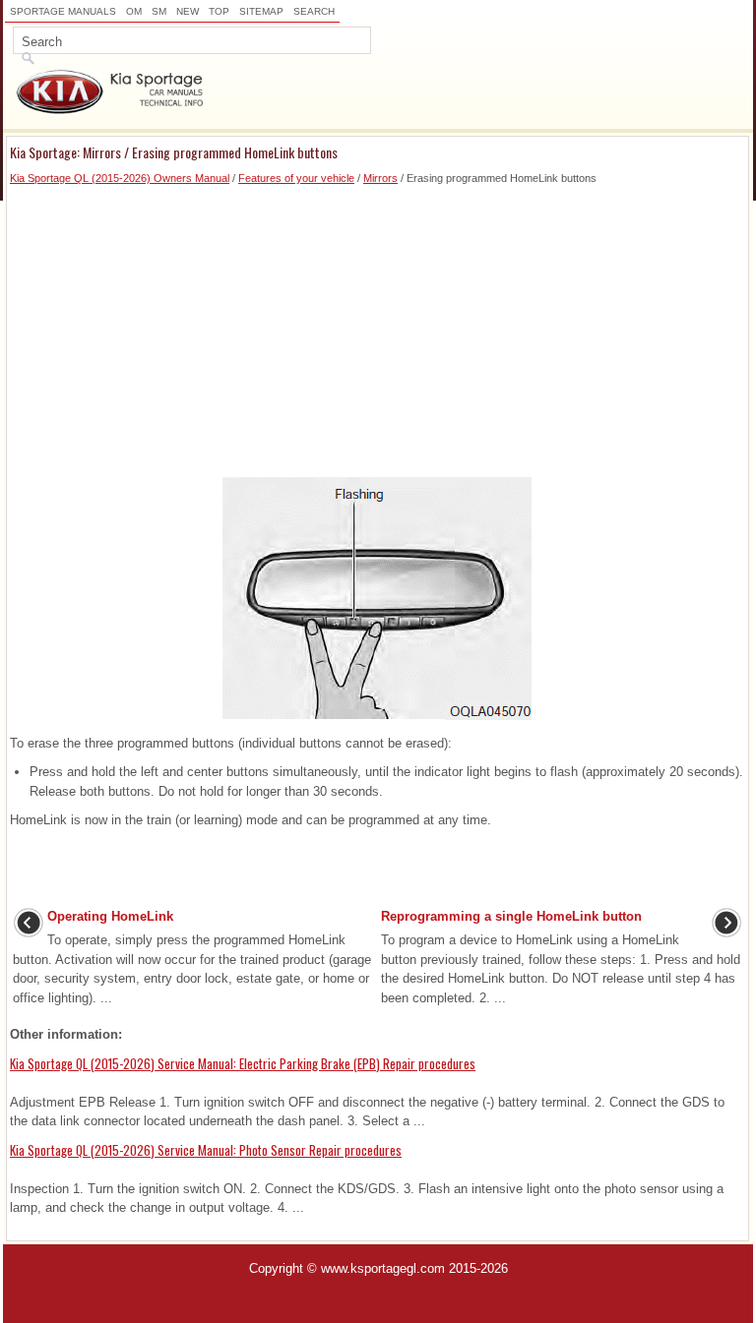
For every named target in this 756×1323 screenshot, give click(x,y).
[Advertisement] (377, 324)
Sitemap (261, 11)
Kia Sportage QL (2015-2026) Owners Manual (119, 178)
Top (219, 11)
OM (134, 11)
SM (159, 11)
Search (314, 11)
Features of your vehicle (296, 178)
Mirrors (380, 178)
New (187, 11)
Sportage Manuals (63, 11)
